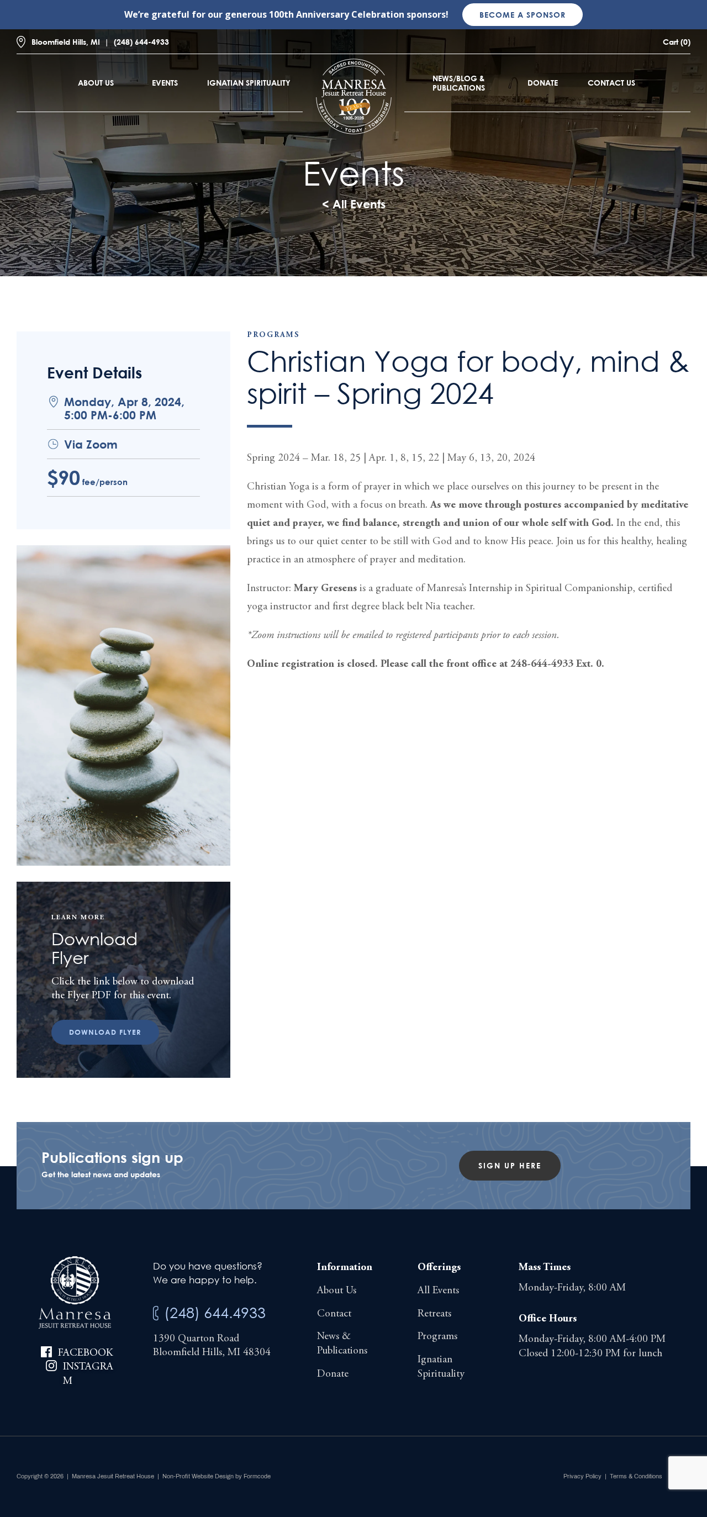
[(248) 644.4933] (156, 1313)
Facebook (85, 1353)
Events (165, 82)
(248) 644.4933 (215, 1312)
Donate (542, 82)
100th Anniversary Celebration (336, 14)
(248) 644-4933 (141, 41)
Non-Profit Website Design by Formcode (216, 1476)
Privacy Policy (582, 1476)
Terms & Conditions (636, 1476)
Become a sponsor (522, 14)
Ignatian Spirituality (249, 82)
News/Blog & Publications (458, 82)
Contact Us (611, 82)
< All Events (354, 204)
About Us (96, 82)
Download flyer (105, 1032)
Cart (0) (676, 41)
